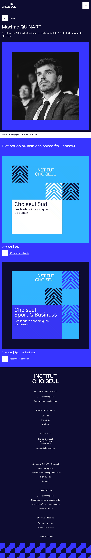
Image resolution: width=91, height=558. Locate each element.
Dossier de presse (45, 527)
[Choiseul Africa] (9, 5)
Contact (45, 481)
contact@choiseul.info (45, 448)
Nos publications (45, 508)
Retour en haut (47, 536)
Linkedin (45, 416)
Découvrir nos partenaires (45, 401)
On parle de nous (45, 523)
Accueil (4, 135)
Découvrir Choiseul (45, 397)
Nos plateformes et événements (45, 500)
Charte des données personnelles (46, 472)
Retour (12, 18)
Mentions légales (45, 468)
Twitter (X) (45, 420)
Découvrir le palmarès (19, 253)
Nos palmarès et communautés (45, 504)
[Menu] (85, 5)
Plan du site (45, 477)
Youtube (45, 424)
